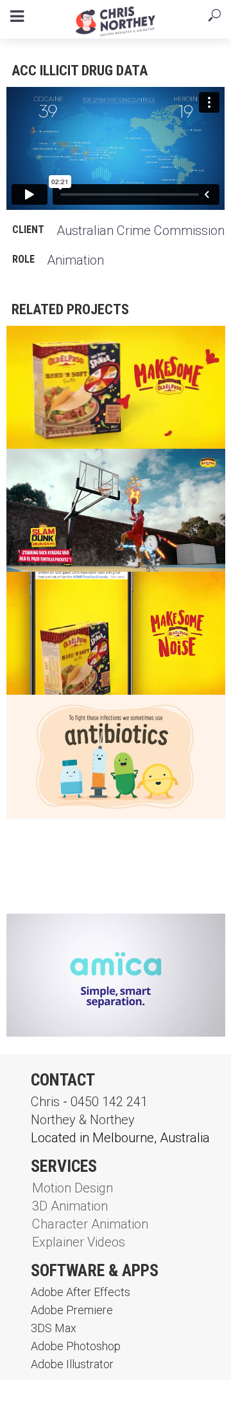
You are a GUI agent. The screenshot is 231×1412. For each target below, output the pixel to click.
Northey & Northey (83, 1119)
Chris (45, 1101)
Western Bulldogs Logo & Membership (88, 845)
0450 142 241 (109, 1101)
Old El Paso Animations (82, 346)
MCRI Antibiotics (64, 715)
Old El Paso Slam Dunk (80, 469)
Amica (36, 934)
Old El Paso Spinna (70, 592)
